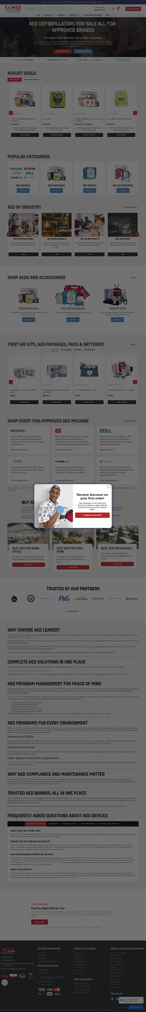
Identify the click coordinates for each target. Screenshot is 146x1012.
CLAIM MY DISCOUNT (92, 515)
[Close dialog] (109, 486)
